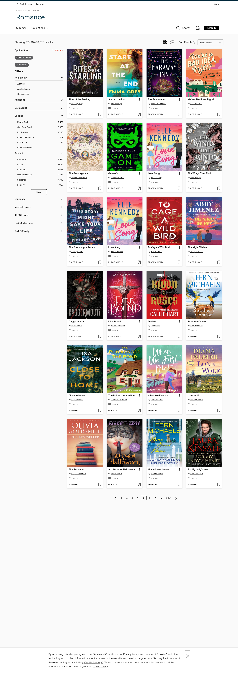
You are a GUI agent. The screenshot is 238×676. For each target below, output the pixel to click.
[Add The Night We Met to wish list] (219, 262)
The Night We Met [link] (198, 247)
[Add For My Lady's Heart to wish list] (219, 484)
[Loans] (198, 28)
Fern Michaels (196, 325)
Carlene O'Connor (119, 399)
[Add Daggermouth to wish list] (100, 337)
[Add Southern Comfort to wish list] (219, 337)
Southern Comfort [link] (197, 321)
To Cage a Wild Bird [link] (159, 247)
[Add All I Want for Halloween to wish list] (139, 484)
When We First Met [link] (158, 395)
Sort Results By (187, 42)
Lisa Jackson (77, 399)
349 (168, 498)
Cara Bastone (157, 399)
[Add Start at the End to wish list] (139, 114)
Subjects (21, 28)
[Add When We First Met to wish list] (179, 410)
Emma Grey (116, 103)
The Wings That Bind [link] (199, 173)
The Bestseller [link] (76, 469)
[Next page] (176, 498)
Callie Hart (155, 325)
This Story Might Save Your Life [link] (83, 247)
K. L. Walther (196, 103)
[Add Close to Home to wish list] (100, 410)
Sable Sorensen (118, 325)
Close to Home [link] (77, 395)
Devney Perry (77, 103)
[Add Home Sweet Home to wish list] (179, 484)
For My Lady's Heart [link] (199, 469)
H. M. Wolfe (76, 325)
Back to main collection (31, 4)
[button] (183, 28)
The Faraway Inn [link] (157, 99)
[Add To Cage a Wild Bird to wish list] (179, 262)
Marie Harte (116, 473)
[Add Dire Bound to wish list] (139, 337)
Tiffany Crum (77, 251)
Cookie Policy (100, 666)
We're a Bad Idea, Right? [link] (201, 99)
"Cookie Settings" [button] (93, 662)
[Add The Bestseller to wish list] (100, 484)
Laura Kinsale (196, 473)
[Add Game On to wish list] (139, 188)
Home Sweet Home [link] (158, 469)
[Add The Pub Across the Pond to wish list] (139, 410)
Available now (23, 89)
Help (216, 4)
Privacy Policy (131, 654)
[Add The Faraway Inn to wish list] (179, 114)
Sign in (211, 28)
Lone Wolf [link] (193, 395)
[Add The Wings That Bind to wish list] (219, 188)
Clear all (57, 50)
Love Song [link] (154, 173)
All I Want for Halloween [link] (121, 469)
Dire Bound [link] (114, 321)
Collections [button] (38, 28)
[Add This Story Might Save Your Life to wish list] (100, 262)
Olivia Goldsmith (78, 473)
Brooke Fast (156, 251)
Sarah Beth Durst (158, 103)
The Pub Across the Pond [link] (122, 395)
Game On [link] (113, 173)
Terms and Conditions (105, 654)
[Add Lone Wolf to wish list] (219, 410)
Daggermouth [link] (76, 321)
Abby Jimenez (196, 251)
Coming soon (23, 94)
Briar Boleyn (195, 177)
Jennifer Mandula (79, 177)
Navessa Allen (117, 177)
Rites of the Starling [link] (79, 99)
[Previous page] (115, 498)
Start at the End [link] (116, 99)
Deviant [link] (152, 321)
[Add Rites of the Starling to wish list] (100, 114)
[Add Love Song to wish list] (179, 188)
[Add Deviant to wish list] (179, 337)
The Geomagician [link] (78, 173)
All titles (21, 84)
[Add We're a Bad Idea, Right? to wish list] (219, 114)
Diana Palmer (196, 399)
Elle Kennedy (156, 177)
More (38, 192)
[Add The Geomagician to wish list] (100, 188)
